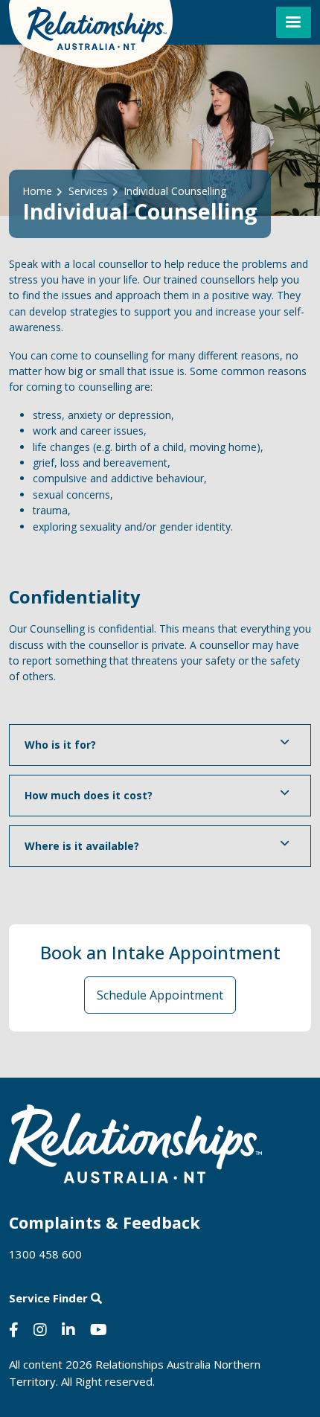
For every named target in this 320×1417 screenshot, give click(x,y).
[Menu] (293, 22)
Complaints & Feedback (104, 1222)
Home (37, 191)
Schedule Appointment (160, 995)
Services (88, 191)
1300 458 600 (45, 1254)
